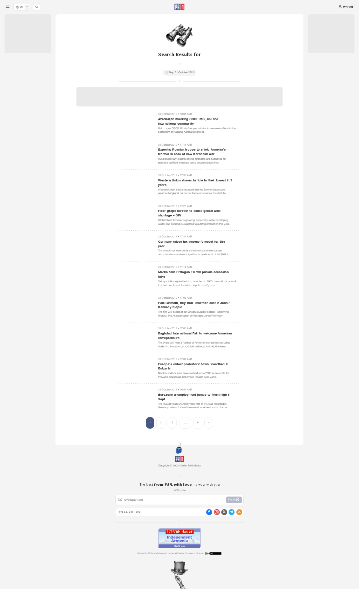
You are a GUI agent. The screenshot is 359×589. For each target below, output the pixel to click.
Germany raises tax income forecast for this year (191, 244)
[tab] (225, 122)
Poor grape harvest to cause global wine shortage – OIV (189, 213)
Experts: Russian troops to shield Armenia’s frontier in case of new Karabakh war (192, 152)
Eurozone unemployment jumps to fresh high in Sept (194, 397)
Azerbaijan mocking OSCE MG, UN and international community (188, 121)
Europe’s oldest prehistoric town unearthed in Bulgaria (193, 366)
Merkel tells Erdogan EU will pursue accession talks (193, 274)
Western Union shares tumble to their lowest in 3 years (195, 183)
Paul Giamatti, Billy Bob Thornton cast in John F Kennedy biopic (194, 305)
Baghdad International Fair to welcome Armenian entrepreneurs (195, 336)
